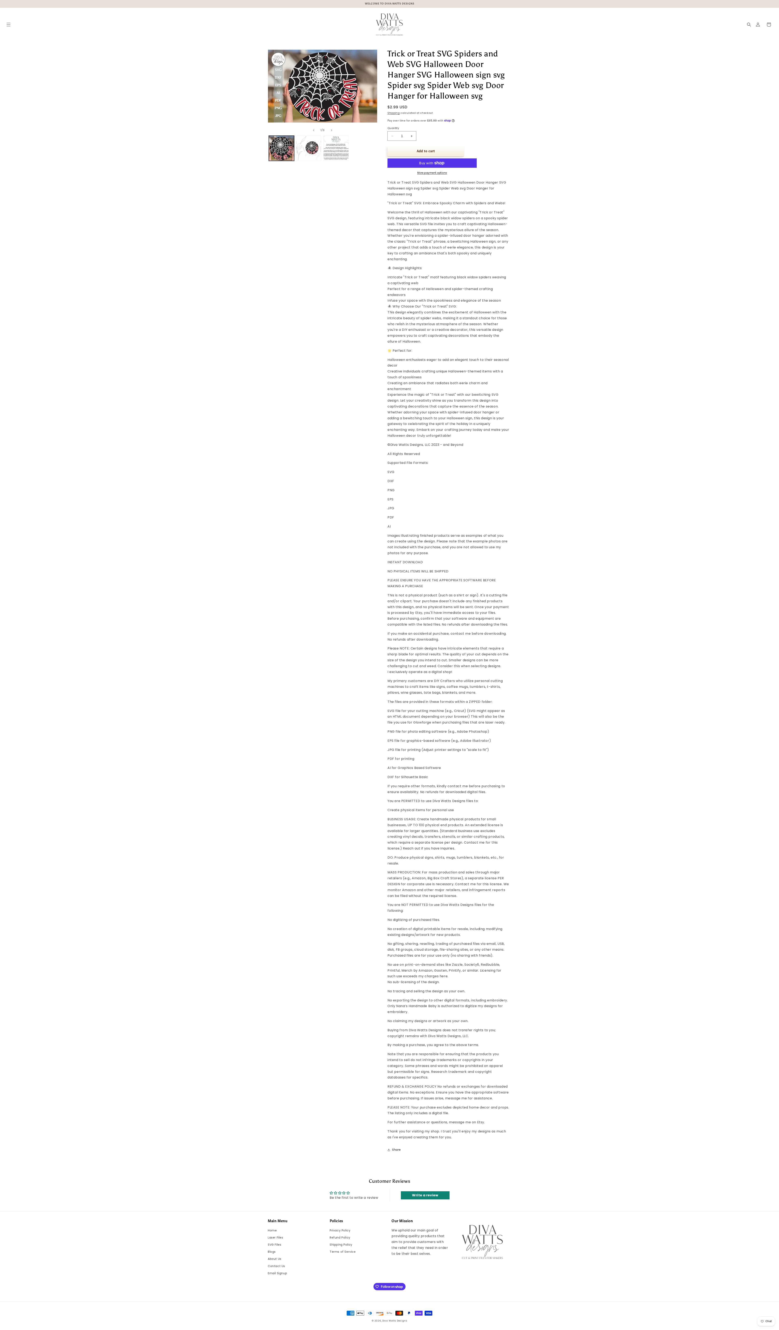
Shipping (393, 113)
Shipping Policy (341, 1245)
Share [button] (396, 1150)
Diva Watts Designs (394, 1320)
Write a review (425, 1195)
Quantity (393, 128)
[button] (8, 24)
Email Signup (277, 1273)
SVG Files (274, 1245)
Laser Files (275, 1237)
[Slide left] (313, 130)
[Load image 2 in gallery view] (309, 148)
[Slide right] (331, 130)
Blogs (272, 1252)
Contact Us (276, 1266)
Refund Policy (340, 1237)
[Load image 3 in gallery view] (336, 148)
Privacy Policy (340, 1230)
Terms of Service (343, 1252)
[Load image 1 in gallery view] (281, 148)
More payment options (432, 172)
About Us (274, 1259)
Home (272, 1230)
